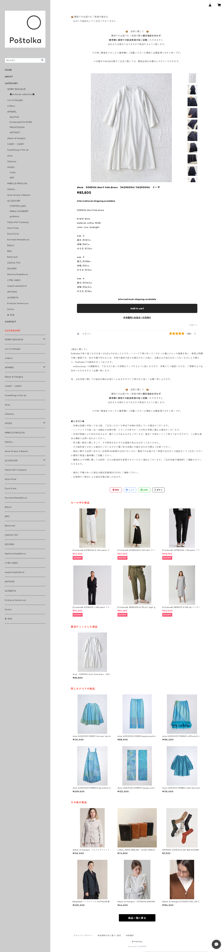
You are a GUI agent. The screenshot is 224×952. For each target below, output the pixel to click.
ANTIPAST (15, 132)
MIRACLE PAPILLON (17, 183)
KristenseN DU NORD (21, 122)
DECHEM (12, 268)
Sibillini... (12, 189)
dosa (10, 155)
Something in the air (18, 149)
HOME (8, 70)
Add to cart (137, 308)
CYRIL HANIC (14, 280)
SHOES (11, 167)
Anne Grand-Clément (18, 195)
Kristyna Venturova (17, 303)
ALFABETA (12, 297)
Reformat (12, 257)
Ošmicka (11, 161)
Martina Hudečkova (17, 274)
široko (10, 309)
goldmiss (14, 216)
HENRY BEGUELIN (16, 89)
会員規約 (130, 935)
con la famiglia (15, 100)
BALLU (10, 245)
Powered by (134, 946)
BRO (9, 251)
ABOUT (9, 76)
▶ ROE (11, 315)
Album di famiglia (16, 138)
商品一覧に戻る (137, 917)
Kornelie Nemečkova (18, 239)
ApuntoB (14, 117)
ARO (12, 177)
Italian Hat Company (18, 222)
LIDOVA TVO (14, 262)
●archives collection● (22, 94)
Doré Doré (13, 233)
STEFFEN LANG (18, 206)
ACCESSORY (13, 200)
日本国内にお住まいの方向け (137, 317)
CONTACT (10, 321)
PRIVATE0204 (17, 127)
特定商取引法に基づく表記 (109, 935)
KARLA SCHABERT (19, 211)
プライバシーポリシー (83, 935)
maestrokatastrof (17, 286)
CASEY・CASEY (15, 144)
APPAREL (12, 111)
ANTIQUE (12, 291)
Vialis (13, 172)
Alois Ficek (13, 228)
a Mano (11, 106)
